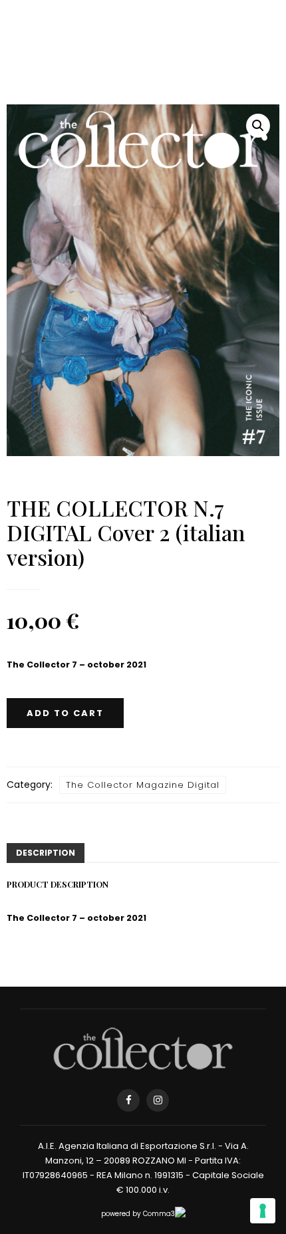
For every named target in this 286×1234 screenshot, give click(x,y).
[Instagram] (157, 1100)
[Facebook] (128, 1100)
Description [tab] (45, 852)
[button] (258, 126)
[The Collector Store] (143, 1048)
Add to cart (65, 713)
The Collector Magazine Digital (142, 785)
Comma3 (159, 1214)
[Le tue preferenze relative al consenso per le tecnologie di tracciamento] (262, 1210)
